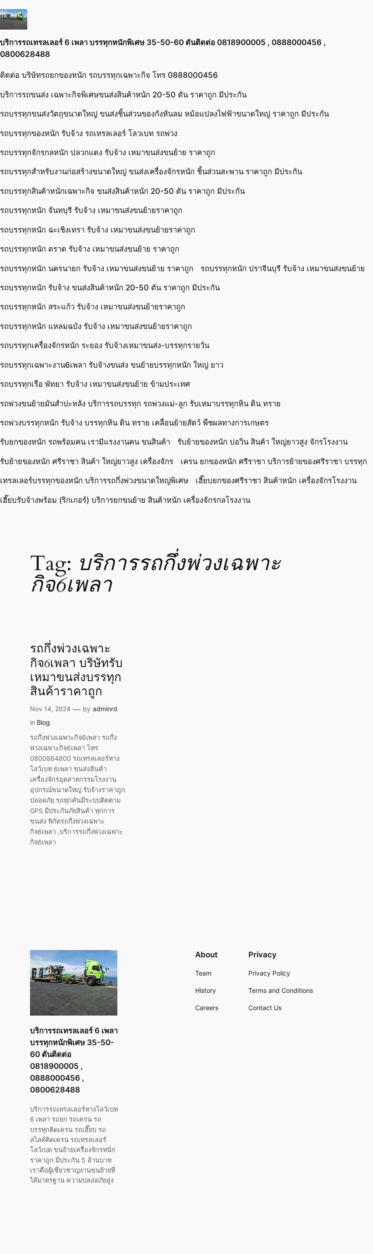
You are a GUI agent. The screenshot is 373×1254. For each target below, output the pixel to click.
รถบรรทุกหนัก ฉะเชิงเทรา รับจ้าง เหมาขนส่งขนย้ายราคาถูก (97, 229)
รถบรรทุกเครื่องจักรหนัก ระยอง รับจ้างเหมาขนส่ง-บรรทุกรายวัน (104, 345)
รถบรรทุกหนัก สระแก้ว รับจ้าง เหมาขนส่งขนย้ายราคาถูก (92, 306)
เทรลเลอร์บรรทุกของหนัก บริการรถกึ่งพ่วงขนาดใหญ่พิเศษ (94, 480)
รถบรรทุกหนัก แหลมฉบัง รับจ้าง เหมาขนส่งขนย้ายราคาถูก (96, 326)
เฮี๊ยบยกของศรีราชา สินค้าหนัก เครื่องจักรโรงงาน (276, 480)
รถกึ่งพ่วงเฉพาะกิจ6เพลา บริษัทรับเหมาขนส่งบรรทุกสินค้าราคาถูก (76, 670)
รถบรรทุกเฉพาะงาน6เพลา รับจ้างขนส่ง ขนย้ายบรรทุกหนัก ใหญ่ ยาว (111, 364)
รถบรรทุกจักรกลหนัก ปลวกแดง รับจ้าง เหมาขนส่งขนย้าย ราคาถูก (107, 152)
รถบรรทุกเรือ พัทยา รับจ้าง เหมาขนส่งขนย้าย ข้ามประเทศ (95, 384)
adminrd (105, 709)
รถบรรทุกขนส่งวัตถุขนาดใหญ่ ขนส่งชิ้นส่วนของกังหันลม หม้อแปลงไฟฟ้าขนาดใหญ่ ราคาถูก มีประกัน (164, 113)
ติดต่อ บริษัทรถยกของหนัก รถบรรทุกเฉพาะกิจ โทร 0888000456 (109, 75)
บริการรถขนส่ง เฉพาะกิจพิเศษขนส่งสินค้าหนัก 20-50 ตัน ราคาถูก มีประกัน (123, 94)
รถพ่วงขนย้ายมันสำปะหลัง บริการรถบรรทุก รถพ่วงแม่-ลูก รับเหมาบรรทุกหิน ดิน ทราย (140, 403)
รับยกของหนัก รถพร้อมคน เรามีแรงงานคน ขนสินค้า (85, 441)
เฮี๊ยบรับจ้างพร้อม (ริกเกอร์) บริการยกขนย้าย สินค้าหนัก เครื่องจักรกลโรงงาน (125, 500)
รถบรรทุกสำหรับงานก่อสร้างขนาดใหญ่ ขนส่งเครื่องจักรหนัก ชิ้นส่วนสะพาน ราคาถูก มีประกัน (151, 171)
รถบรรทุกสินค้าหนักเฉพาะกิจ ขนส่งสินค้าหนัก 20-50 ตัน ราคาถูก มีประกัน (122, 191)
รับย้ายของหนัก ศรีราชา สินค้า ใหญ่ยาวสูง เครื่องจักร (86, 461)
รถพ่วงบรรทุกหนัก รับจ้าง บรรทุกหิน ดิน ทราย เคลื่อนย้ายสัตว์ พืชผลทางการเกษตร (134, 422)
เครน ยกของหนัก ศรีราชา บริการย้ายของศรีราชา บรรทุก (274, 461)
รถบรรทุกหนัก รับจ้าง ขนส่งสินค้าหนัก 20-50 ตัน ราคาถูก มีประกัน (110, 287)
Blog (43, 722)
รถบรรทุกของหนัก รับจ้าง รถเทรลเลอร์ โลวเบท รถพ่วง (88, 133)
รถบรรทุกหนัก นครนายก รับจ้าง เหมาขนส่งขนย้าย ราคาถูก (96, 268)
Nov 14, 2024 (50, 709)
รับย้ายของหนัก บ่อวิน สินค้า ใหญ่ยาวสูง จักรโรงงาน (262, 441)
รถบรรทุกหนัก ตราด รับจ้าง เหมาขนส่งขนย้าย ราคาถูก (89, 248)
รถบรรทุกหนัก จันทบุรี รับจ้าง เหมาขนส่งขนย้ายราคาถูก (91, 210)
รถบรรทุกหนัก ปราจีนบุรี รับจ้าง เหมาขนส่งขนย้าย (283, 268)
